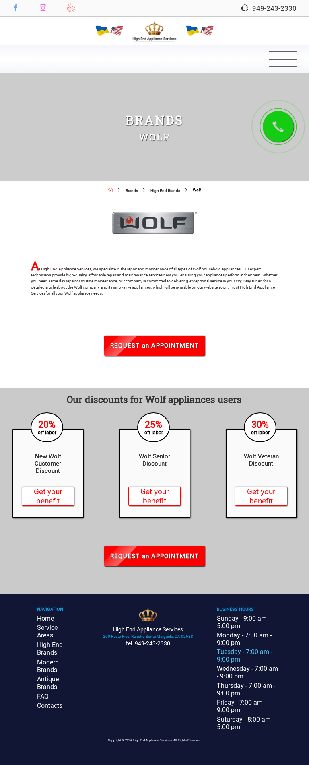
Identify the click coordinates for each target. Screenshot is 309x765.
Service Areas (47, 631)
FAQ (43, 696)
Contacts (49, 705)
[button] (15, 7)
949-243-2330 (274, 8)
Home (45, 618)
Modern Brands (48, 666)
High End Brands (50, 648)
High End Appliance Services (66, 269)
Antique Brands (48, 683)
